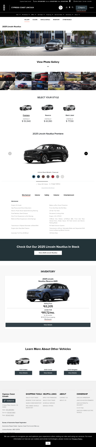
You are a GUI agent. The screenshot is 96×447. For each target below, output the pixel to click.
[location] (69, 1)
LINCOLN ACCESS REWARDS (85, 400)
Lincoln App (80, 408)
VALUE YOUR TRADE (32, 397)
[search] (72, 7)
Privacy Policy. (77, 439)
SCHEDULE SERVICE (49, 403)
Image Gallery (55, 184)
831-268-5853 (41, 1)
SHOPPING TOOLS (34, 394)
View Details (48, 325)
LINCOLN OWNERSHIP (83, 397)
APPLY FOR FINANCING (50, 397)
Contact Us (10, 401)
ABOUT (63, 394)
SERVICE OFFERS (48, 406)
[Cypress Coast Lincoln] (18, 7)
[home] (67, 7)
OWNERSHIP (82, 394)
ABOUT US (63, 400)
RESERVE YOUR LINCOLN (33, 400)
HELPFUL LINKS (49, 394)
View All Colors (42, 184)
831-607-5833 (53, 1)
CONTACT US (64, 397)
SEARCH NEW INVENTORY (34, 403)
